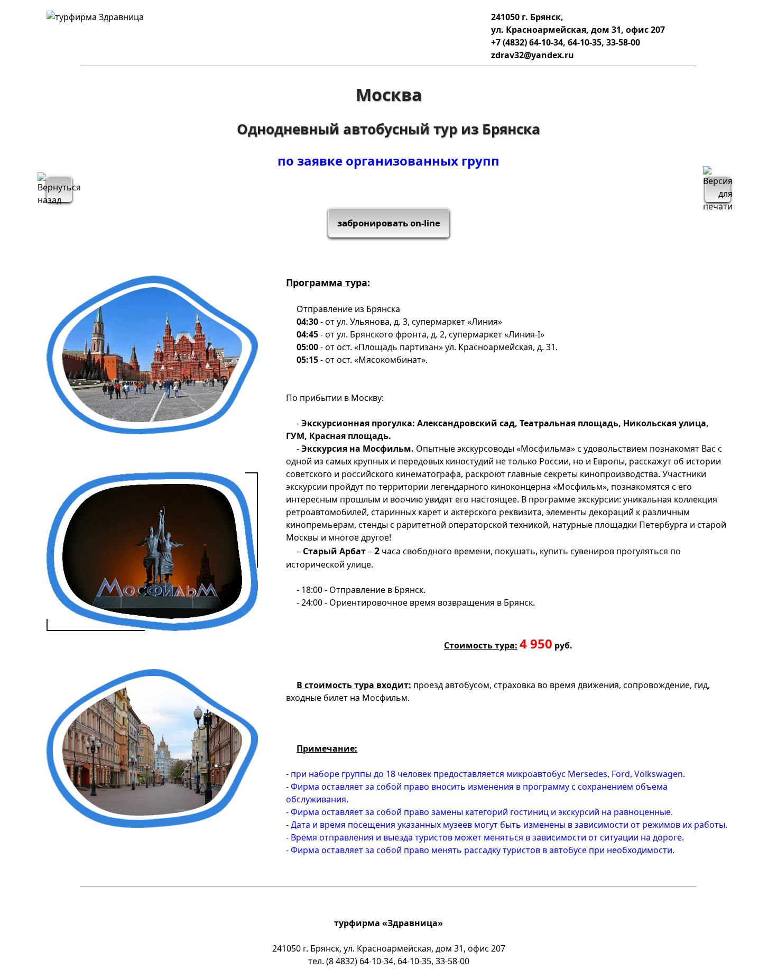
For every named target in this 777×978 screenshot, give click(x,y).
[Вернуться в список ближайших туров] (59, 189)
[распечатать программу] (718, 189)
